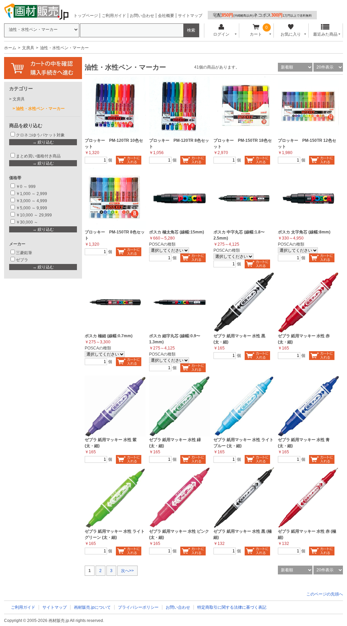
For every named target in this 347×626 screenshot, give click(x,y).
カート (256, 34)
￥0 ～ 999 (26, 186)
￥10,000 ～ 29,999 (34, 215)
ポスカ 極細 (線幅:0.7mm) (108, 336)
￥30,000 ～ (27, 222)
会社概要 (166, 15)
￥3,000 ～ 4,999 (31, 200)
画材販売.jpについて (92, 607)
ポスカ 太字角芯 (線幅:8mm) (304, 232)
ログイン (221, 34)
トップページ (86, 15)
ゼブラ (22, 260)
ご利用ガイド (114, 15)
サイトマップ (190, 15)
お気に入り (291, 34)
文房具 (28, 47)
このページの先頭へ (324, 594)
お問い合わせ (142, 15)
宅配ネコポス (262, 15)
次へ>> (127, 570)
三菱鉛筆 (24, 252)
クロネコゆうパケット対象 (40, 135)
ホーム (10, 47)
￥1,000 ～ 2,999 (31, 193)
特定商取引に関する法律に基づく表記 (231, 607)
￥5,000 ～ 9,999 (31, 208)
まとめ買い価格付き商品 (38, 156)
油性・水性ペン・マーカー (40, 108)
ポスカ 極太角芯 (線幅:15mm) (176, 232)
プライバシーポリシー (138, 607)
